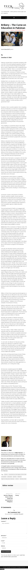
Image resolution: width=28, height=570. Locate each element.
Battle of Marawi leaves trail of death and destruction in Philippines (8, 498)
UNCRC (20, 369)
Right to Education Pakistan (7, 479)
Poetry (17, 495)
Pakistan (23, 30)
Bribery (6, 474)
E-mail (3, 540)
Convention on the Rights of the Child (17, 474)
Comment (3, 521)
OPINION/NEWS (18, 30)
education (9, 476)
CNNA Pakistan (19, 452)
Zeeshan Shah (23, 479)
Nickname (3, 535)
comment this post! (18, 514)
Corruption (3, 476)
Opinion (12, 30)
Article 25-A (3, 227)
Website (3, 546)
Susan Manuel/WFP (5, 49)
